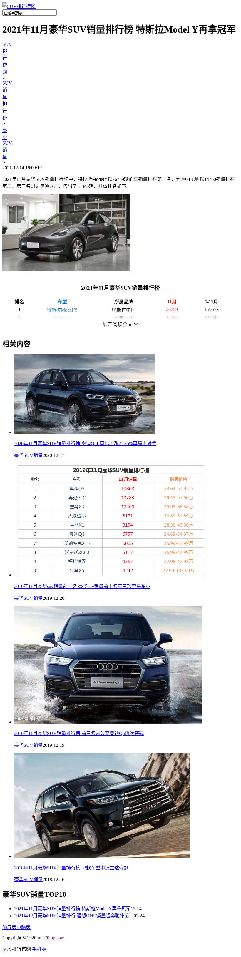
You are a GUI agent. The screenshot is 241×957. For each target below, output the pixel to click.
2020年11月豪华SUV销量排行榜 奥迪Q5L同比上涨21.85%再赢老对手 (85, 443)
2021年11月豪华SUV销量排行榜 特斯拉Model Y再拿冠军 (72, 908)
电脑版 (23, 927)
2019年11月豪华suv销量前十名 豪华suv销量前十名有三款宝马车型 (82, 586)
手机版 (39, 949)
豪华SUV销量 (7, 143)
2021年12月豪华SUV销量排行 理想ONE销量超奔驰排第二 (74, 915)
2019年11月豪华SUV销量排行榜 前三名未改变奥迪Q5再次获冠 (79, 733)
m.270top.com (51, 937)
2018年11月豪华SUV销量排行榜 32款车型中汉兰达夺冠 (71, 867)
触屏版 (9, 927)
